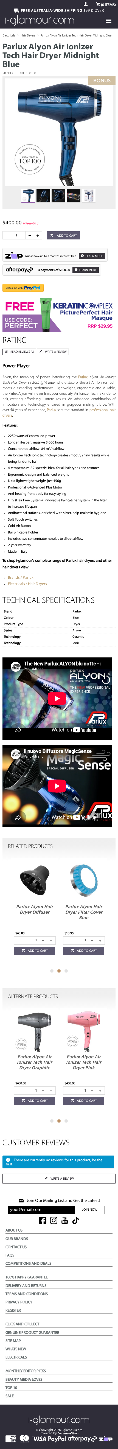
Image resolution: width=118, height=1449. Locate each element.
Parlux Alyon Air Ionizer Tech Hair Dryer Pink (83, 1062)
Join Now (89, 1209)
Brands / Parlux (21, 578)
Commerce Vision (68, 1433)
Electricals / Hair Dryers (27, 584)
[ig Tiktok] (76, 1221)
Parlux (83, 377)
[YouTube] (65, 1221)
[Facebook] (43, 1221)
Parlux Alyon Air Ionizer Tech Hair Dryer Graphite (34, 1062)
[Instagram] (54, 1221)
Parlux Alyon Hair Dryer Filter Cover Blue (83, 912)
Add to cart (66, 236)
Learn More (94, 256)
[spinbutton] (15, 235)
